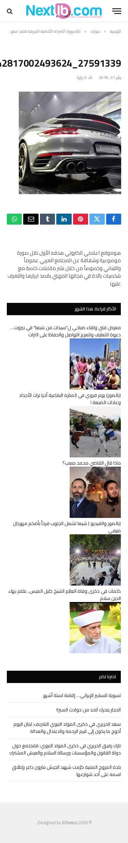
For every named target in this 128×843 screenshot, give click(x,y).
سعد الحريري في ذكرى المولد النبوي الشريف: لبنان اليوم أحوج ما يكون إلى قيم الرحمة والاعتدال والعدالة (67, 728)
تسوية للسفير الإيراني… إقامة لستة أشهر (82, 695)
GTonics (69, 822)
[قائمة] (116, 11)
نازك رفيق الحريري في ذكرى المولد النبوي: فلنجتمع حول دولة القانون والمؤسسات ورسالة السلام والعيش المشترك (65, 749)
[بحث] (10, 11)
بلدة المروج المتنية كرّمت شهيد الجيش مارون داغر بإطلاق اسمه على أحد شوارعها (66, 771)
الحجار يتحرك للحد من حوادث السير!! (88, 709)
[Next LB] (64, 11)
